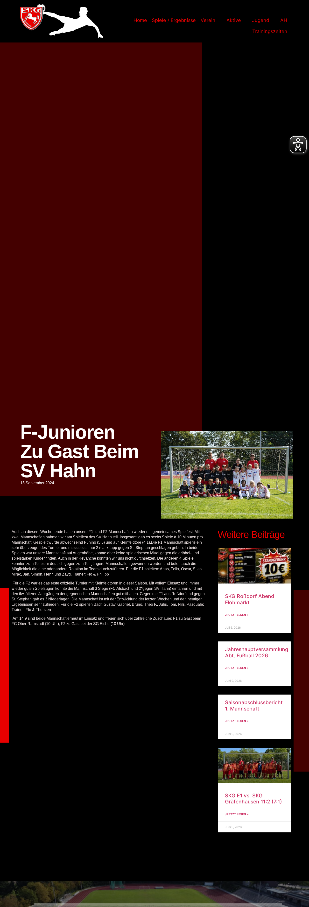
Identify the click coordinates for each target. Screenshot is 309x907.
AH (283, 20)
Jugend (260, 20)
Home (140, 20)
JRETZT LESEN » (237, 615)
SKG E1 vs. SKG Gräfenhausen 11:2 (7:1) (253, 799)
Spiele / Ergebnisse (174, 20)
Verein (208, 20)
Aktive (233, 20)
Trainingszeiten (269, 31)
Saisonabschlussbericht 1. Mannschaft (254, 705)
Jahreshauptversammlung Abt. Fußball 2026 (256, 652)
